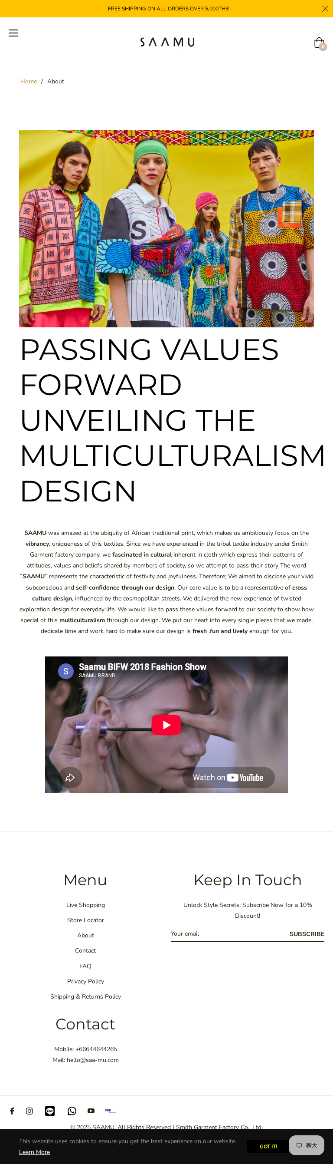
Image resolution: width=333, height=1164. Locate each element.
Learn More (34, 1152)
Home (28, 81)
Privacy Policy (85, 981)
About (85, 935)
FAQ (85, 966)
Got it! (268, 1146)
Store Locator (85, 920)
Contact (85, 950)
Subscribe (307, 934)
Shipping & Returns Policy (85, 997)
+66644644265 (96, 1049)
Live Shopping (85, 905)
